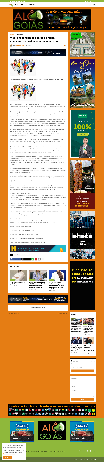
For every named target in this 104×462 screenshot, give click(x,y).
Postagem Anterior (14, 313)
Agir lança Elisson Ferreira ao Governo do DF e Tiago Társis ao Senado (76, 348)
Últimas (23, 5)
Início (9, 1)
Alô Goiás (20, 34)
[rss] (95, 1)
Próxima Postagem (62, 313)
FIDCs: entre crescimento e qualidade (17, 283)
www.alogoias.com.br (24, 254)
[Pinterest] (36, 259)
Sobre (13, 1)
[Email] (39, 259)
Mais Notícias (33, 5)
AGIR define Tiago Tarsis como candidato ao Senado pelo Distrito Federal (88, 349)
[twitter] (87, 1)
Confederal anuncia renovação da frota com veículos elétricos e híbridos (76, 329)
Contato (18, 1)
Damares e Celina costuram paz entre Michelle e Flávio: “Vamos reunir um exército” (88, 329)
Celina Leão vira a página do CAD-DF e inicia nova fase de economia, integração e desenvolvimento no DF (37, 285)
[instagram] (90, 1)
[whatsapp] (92, 1)
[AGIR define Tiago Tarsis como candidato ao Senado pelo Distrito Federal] (88, 340)
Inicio (16, 5)
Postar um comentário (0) (38, 307)
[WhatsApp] (32, 259)
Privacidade (86, 459)
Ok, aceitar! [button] (8, 457)
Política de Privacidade (9, 454)
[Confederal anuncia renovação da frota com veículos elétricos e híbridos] (76, 321)
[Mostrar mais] (42, 259)
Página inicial (13, 34)
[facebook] (85, 1)
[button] (90, 5)
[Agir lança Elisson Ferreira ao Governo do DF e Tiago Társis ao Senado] (76, 340)
